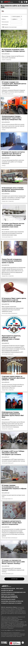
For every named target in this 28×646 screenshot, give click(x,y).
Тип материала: (5, 16)
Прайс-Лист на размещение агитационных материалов (9, 597)
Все (3, 11)
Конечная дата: (5, 24)
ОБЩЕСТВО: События (8, 201)
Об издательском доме (8, 588)
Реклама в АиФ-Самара (8, 594)
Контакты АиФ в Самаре (8, 599)
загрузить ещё (14, 578)
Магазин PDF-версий (7, 590)
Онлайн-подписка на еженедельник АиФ (13, 592)
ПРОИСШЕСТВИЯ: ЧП (7, 498)
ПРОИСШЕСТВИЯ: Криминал (9, 313)
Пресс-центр (19, 588)
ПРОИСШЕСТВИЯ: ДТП (7, 93)
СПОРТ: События (6, 59)
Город (3, 129)
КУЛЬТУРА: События (7, 428)
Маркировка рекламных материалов (12, 601)
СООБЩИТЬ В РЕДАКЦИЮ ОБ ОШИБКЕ (11, 603)
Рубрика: (4, 19)
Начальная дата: (5, 21)
